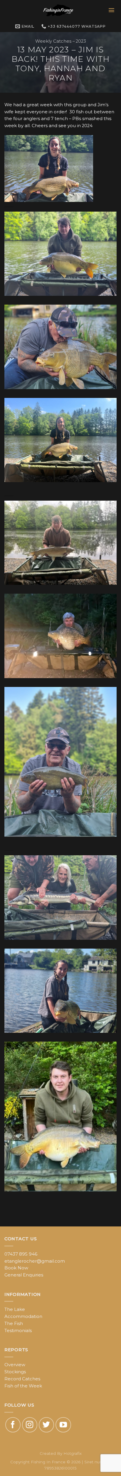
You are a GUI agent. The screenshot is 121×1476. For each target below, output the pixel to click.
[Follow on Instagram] (29, 1424)
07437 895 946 (20, 1254)
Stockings (15, 1371)
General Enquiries (23, 1275)
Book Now (16, 1268)
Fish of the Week (23, 1386)
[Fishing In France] (58, 10)
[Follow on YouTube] (63, 1424)
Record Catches (22, 1379)
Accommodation (23, 1316)
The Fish (13, 1323)
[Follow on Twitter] (46, 1424)
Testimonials (18, 1330)
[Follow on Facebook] (13, 1424)
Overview (14, 1364)
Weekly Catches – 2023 (60, 41)
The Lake (14, 1309)
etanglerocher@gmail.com (34, 1261)
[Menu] (112, 10)
